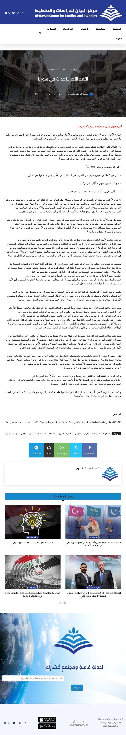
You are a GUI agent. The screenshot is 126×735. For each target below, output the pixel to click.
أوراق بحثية (93, 537)
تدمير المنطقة (40, 433)
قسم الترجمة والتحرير (78, 94)
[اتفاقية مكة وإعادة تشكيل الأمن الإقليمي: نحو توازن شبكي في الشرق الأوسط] (93, 522)
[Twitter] (8, 12)
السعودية (106, 433)
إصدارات (33, 587)
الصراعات (96, 433)
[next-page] (65, 603)
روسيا (15, 433)
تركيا (30, 433)
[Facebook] (22, 12)
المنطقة (52, 433)
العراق (86, 433)
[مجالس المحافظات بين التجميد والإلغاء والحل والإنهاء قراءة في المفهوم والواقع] (33, 572)
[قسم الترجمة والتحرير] (92, 94)
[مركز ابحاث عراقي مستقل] (73, 640)
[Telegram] (13, 12)
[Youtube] (6, 12)
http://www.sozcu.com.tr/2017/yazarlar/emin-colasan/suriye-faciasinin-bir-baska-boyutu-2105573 (63, 422)
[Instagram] (18, 12)
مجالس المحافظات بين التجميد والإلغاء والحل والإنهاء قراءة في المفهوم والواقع (32, 594)
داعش (23, 433)
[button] (40, 33)
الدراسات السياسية (93, 587)
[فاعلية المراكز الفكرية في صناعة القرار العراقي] (33, 522)
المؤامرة (77, 433)
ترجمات (73, 70)
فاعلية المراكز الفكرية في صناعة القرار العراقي (32, 542)
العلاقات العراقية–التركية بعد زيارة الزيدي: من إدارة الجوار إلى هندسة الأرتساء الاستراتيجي (93, 594)
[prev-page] (60, 603)
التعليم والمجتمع (32, 537)
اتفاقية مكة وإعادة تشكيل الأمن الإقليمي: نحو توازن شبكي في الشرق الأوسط (93, 544)
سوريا (8, 433)
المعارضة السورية (64, 433)
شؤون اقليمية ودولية (57, 70)
